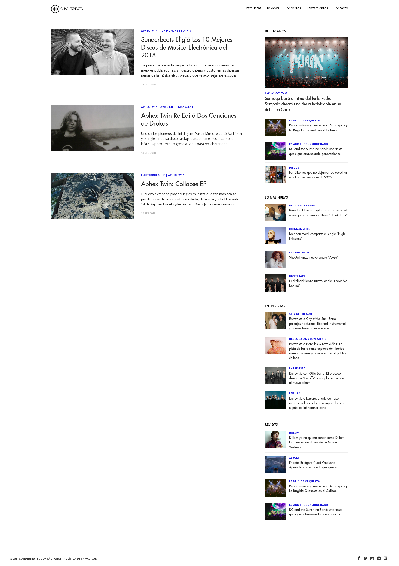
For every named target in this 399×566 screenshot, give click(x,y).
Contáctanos (51, 558)
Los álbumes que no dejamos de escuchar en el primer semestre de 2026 (318, 175)
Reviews (273, 8)
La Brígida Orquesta (304, 120)
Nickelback (297, 276)
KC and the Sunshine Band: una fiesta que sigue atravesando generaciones (315, 151)
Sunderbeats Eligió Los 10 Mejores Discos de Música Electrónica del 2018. (186, 48)
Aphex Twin (149, 30)
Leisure (294, 393)
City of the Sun (300, 314)
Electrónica (150, 175)
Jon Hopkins (169, 30)
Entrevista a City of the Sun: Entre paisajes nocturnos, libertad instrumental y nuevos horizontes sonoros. (317, 323)
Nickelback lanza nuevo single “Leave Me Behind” (318, 283)
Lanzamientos (317, 8)
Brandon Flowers (302, 205)
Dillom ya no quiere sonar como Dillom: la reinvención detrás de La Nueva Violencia (317, 442)
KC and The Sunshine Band (308, 144)
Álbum (294, 457)
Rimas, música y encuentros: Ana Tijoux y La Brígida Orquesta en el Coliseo (318, 128)
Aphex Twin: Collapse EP (173, 184)
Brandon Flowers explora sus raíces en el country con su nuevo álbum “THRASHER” (318, 213)
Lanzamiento (299, 252)
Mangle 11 (185, 106)
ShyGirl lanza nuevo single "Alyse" (313, 257)
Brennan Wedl (299, 229)
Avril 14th (167, 106)
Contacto (341, 8)
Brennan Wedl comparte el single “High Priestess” (317, 236)
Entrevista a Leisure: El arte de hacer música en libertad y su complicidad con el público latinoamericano (317, 403)
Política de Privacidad (80, 558)
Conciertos (293, 8)
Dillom (294, 432)
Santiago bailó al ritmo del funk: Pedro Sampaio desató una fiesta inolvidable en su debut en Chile (303, 104)
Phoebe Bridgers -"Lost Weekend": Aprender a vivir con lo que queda (313, 465)
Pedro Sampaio (276, 92)
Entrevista (297, 368)
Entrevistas (253, 8)
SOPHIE (186, 30)
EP (163, 175)
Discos (294, 167)
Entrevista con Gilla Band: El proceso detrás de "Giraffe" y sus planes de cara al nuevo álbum (317, 378)
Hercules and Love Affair (307, 338)
